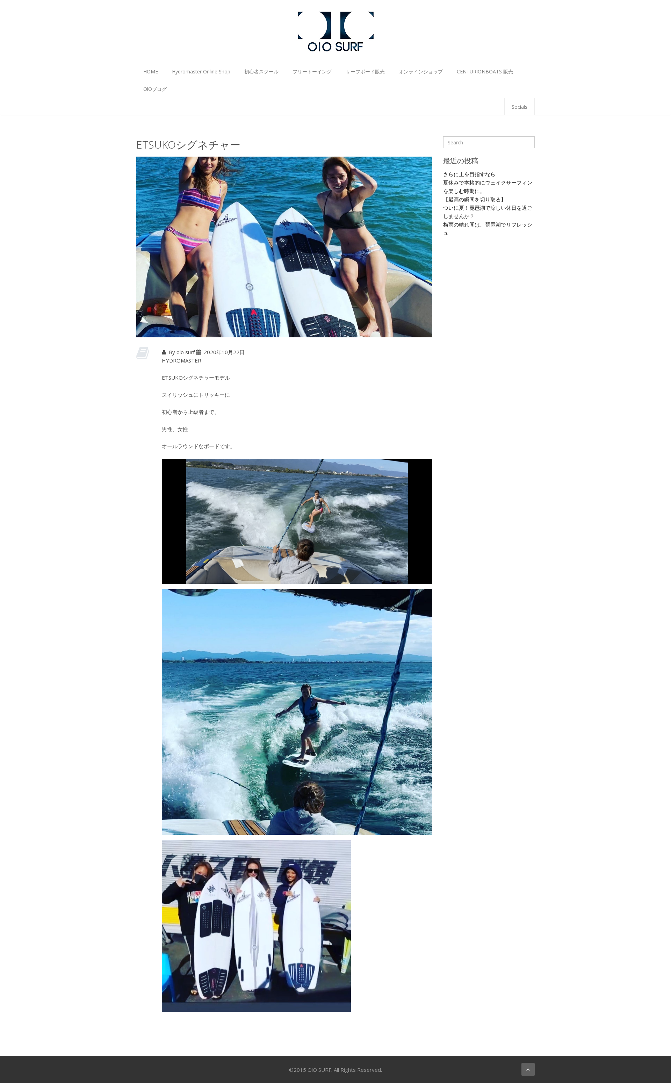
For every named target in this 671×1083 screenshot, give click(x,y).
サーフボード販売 (365, 71)
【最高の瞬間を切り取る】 (474, 199)
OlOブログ (155, 89)
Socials (519, 106)
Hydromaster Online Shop (201, 71)
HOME (150, 71)
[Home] (335, 30)
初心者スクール (261, 71)
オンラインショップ (421, 71)
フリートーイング (312, 71)
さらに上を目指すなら (469, 174)
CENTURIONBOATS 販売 (485, 71)
